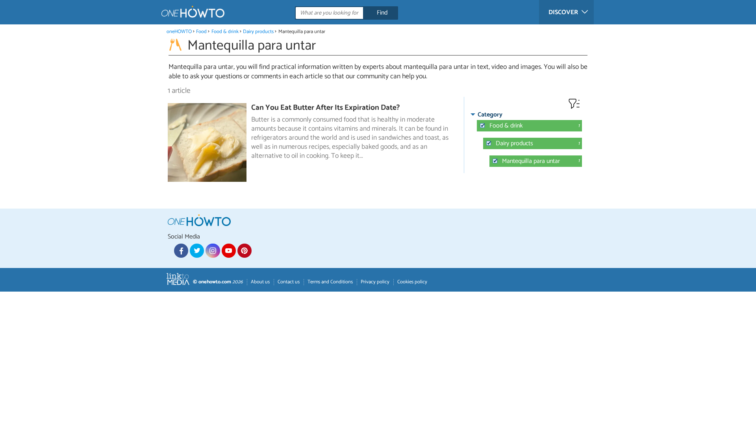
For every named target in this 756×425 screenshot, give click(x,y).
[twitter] (197, 251)
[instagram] (213, 251)
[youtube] (229, 251)
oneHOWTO (179, 32)
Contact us (289, 282)
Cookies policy (412, 282)
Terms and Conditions (330, 282)
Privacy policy (375, 282)
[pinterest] (244, 251)
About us (260, 282)
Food (201, 32)
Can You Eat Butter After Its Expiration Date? (325, 107)
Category (490, 114)
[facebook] (181, 251)
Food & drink (225, 32)
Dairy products (258, 32)
